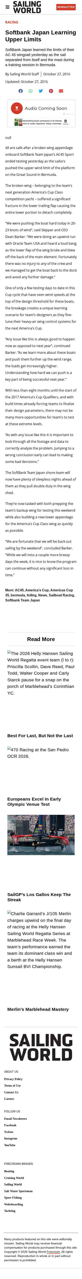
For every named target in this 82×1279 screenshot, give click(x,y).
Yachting (9, 1210)
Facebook (10, 1125)
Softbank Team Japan (22, 600)
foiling (32, 595)
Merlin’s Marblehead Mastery (38, 1009)
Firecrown (53, 1251)
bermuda (18, 595)
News (42, 595)
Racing (11, 22)
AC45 (19, 590)
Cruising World (14, 1178)
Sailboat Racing (61, 595)
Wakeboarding (13, 1204)
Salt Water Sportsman (18, 1191)
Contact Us (11, 1092)
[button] (20, 91)
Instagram (10, 1138)
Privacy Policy (13, 1079)
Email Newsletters (15, 1118)
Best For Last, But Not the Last (40, 735)
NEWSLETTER (66, 7)
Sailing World (13, 1184)
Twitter (8, 1132)
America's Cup (37, 590)
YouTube (9, 1145)
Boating (9, 1171)
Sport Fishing (13, 1197)
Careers (9, 1098)
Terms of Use (12, 1085)
